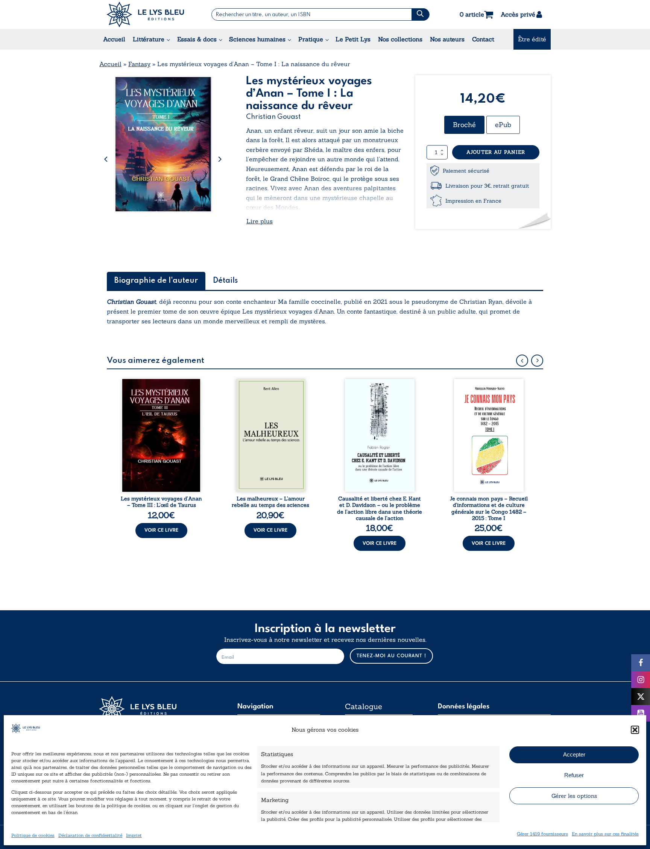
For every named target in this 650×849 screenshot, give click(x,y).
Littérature (148, 39)
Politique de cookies (33, 835)
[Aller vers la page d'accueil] (155, 708)
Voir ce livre (161, 530)
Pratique (310, 39)
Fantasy (139, 64)
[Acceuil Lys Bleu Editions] (145, 14)
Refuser (574, 775)
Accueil (114, 39)
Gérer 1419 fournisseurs (542, 833)
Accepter (574, 754)
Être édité (532, 39)
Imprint (134, 835)
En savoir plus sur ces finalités (605, 833)
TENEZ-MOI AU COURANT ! (391, 655)
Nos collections (400, 39)
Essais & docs (197, 39)
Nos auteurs (447, 39)
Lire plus (259, 221)
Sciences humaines (257, 39)
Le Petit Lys (353, 39)
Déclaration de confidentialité (90, 835)
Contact (483, 39)
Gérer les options (574, 795)
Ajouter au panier (495, 152)
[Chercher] (420, 14)
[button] (635, 730)
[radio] (464, 125)
